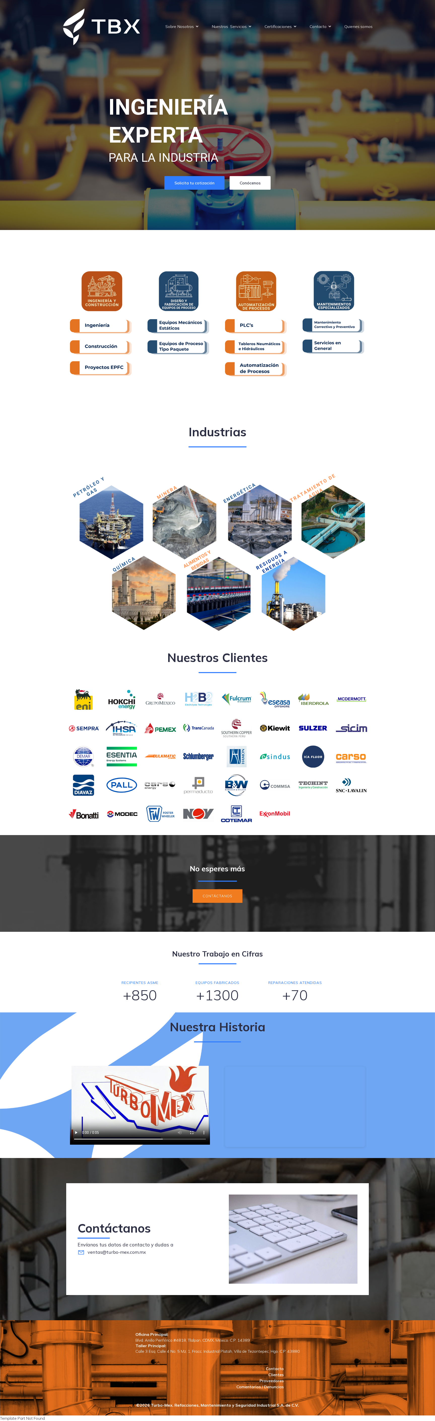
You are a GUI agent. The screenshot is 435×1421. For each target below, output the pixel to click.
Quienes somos (358, 26)
